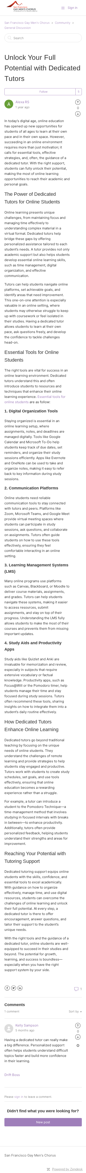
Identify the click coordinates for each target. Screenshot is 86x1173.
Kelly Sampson (26, 1025)
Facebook (7, 988)
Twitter (13, 988)
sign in (18, 1096)
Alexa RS (22, 102)
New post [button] (43, 1122)
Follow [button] (43, 91)
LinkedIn (20, 988)
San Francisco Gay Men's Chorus (27, 22)
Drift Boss (12, 1075)
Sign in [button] (72, 7)
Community (62, 22)
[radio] (77, 102)
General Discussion (17, 27)
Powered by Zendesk (67, 1169)
